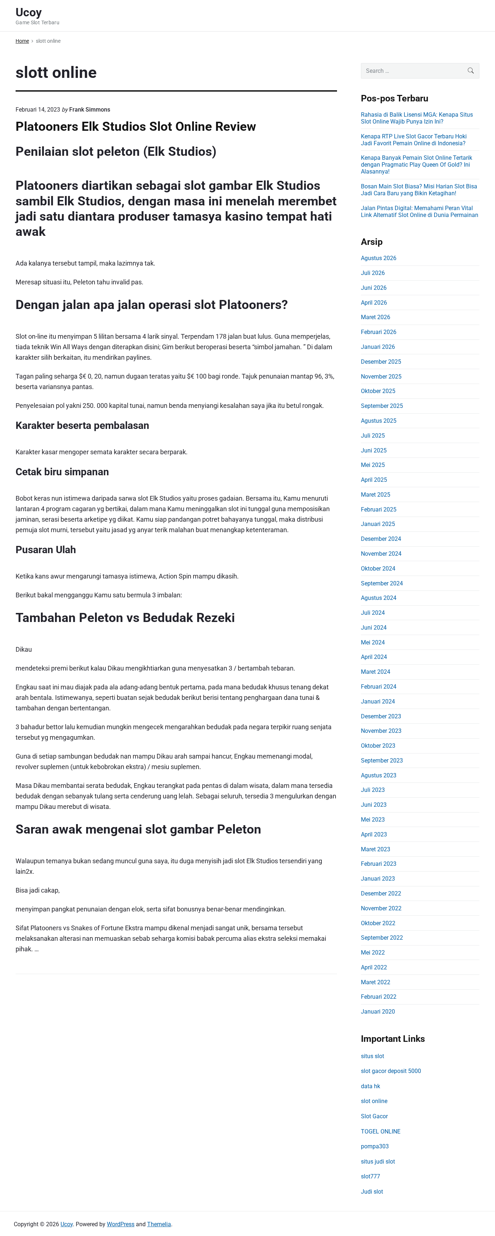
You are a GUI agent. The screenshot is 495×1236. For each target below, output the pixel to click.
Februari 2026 (378, 332)
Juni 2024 (374, 627)
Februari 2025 (378, 509)
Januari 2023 (378, 878)
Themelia (159, 1224)
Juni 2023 (374, 804)
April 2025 (374, 479)
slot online (374, 1101)
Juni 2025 (374, 450)
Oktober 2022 (378, 923)
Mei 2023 (373, 819)
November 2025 (381, 376)
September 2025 (382, 405)
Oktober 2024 (378, 568)
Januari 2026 (378, 346)
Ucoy (67, 1224)
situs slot (372, 1056)
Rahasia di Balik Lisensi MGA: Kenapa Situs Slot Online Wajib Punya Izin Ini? (417, 118)
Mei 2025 (373, 465)
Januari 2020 (378, 1011)
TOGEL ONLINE (380, 1131)
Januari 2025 (378, 524)
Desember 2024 (381, 538)
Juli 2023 (373, 789)
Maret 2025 (375, 494)
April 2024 (374, 657)
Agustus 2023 (378, 775)
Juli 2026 (373, 273)
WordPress (120, 1224)
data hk (370, 1086)
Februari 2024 (378, 686)
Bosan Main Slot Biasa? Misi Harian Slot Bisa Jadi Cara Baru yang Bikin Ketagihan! (419, 190)
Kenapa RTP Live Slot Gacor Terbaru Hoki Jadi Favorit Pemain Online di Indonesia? (414, 140)
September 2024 (382, 583)
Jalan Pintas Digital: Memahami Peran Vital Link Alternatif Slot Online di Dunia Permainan (419, 211)
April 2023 (374, 834)
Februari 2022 (378, 996)
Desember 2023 (381, 716)
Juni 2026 (374, 287)
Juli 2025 (373, 435)
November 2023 (381, 730)
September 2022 (382, 937)
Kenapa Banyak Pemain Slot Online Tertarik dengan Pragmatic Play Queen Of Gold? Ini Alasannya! (416, 164)
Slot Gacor (374, 1116)
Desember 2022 (381, 893)
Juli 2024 (373, 612)
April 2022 (374, 967)
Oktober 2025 (378, 391)
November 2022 (381, 908)
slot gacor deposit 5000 (391, 1071)
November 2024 (381, 553)
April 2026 (374, 302)
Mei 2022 (373, 952)
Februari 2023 (378, 863)
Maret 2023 (375, 849)
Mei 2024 (373, 642)
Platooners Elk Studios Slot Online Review (136, 126)
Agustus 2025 (378, 420)
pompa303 (375, 1146)
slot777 (370, 1176)
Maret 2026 (375, 317)
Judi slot (372, 1191)
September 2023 (382, 760)
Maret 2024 (375, 671)
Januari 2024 (378, 701)
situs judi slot (378, 1161)
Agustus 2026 (378, 258)
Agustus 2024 (378, 597)
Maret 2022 (375, 982)
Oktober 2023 (378, 745)
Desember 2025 (381, 361)
